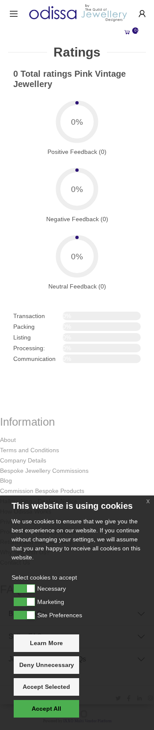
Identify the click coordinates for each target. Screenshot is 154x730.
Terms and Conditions (29, 450)
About (8, 439)
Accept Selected (46, 686)
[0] (127, 32)
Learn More (46, 643)
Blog (6, 480)
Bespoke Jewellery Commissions (44, 470)
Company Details (23, 460)
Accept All (46, 708)
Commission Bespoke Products (42, 490)
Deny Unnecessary (46, 664)
